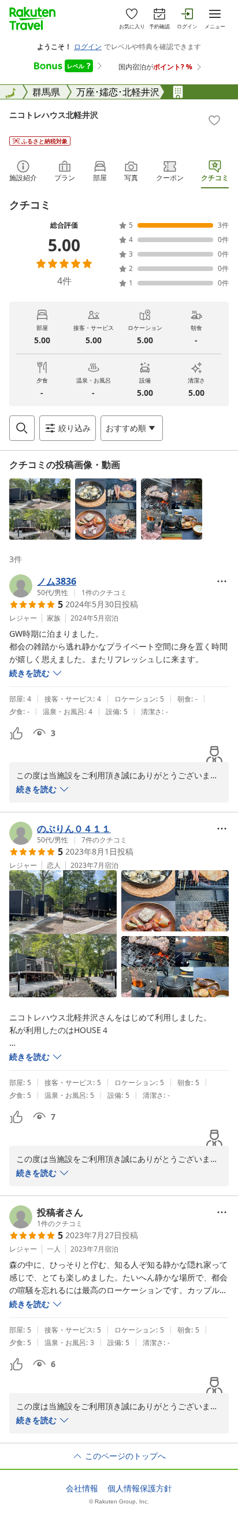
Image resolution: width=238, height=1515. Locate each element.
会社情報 (82, 1488)
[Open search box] (22, 428)
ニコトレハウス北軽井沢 (53, 114)
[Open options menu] (222, 581)
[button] (39, 509)
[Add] (214, 120)
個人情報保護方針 (139, 1488)
